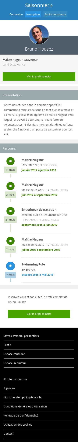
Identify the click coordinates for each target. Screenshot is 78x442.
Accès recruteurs (55, 14)
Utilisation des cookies (18, 424)
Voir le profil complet (39, 76)
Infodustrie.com (17, 379)
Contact (8, 433)
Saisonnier (39, 5)
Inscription (33, 14)
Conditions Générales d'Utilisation (25, 406)
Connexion (16, 14)
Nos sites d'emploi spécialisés (22, 397)
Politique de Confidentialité (21, 415)
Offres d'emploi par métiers (21, 336)
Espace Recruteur (15, 363)
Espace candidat (14, 354)
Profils (8, 345)
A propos (9, 388)
